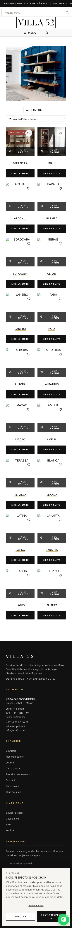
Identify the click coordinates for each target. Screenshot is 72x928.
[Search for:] (47, 32)
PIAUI (51, 163)
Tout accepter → (51, 917)
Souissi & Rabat (14, 812)
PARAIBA (51, 218)
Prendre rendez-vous (18, 774)
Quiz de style (13, 791)
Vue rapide (23, 151)
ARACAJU (20, 218)
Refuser (20, 916)
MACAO (20, 439)
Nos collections (15, 756)
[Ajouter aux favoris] (28, 133)
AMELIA (52, 439)
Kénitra (10, 830)
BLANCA (52, 494)
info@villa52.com (15, 730)
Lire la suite (20, 173)
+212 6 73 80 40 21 (17, 722)
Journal (10, 762)
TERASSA (20, 494)
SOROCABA (20, 273)
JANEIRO (20, 328)
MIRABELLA (20, 163)
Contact (10, 780)
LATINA (20, 549)
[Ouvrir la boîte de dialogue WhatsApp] (63, 919)
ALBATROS (52, 384)
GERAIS (51, 273)
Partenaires (12, 786)
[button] (63, 919)
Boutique (11, 750)
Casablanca (12, 818)
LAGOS (20, 605)
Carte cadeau (13, 768)
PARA (51, 328)
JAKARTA (52, 549)
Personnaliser (35, 905)
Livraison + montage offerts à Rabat (25, 3)
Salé (8, 824)
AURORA (20, 384)
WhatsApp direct (15, 726)
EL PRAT (52, 605)
